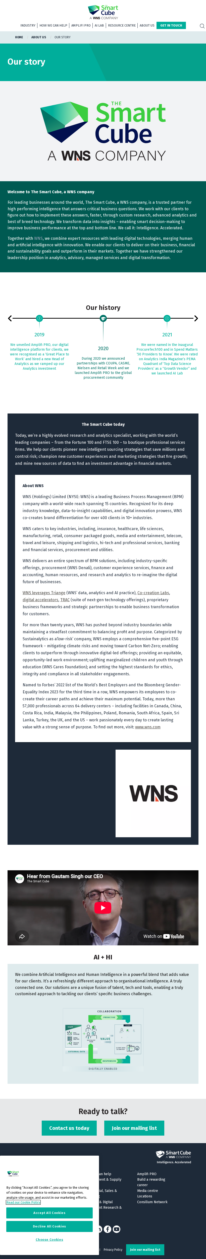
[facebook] (107, 1229)
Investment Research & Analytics (103, 1210)
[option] (39, 343)
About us (147, 25)
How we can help (53, 25)
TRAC (65, 599)
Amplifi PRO (81, 25)
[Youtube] (116, 1229)
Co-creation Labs (153, 592)
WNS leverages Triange (44, 592)
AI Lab (99, 25)
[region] (49, 1205)
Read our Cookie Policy (23, 1202)
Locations (144, 1196)
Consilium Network (152, 1202)
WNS (38, 238)
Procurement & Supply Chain (102, 1182)
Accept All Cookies (49, 1213)
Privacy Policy (113, 1249)
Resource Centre (122, 25)
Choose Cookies (49, 1239)
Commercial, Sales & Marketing (100, 1193)
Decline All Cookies (49, 1226)
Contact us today (69, 1128)
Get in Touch (171, 25)
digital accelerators (40, 599)
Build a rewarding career (151, 1182)
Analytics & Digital (98, 1202)
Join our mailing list (134, 1128)
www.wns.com (148, 727)
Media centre (147, 1191)
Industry (27, 25)
